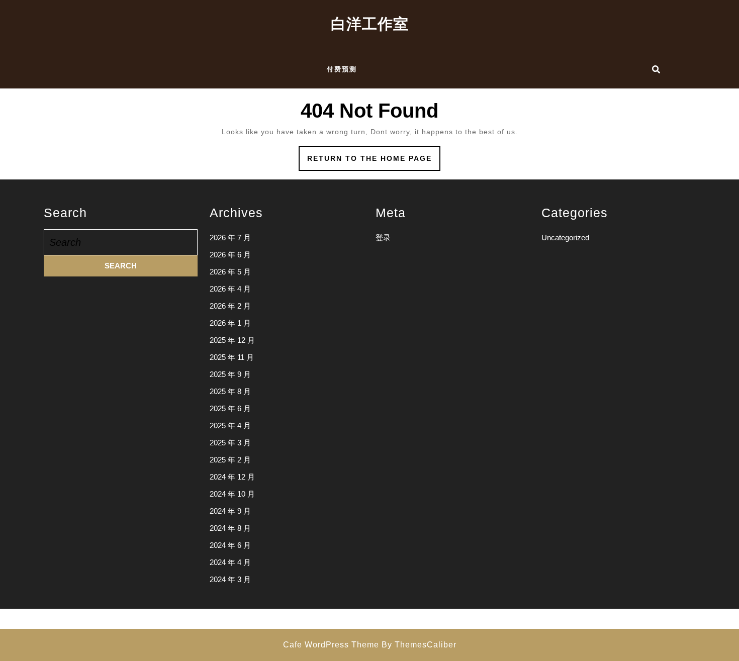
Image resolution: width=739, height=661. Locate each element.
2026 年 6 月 (230, 254)
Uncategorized (565, 237)
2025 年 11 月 (232, 357)
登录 (383, 237)
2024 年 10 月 (232, 494)
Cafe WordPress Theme (331, 644)
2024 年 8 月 (230, 528)
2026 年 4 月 (230, 289)
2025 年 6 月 (230, 408)
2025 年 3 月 (230, 442)
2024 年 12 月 (232, 477)
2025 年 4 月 (230, 425)
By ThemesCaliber (419, 644)
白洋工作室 (370, 24)
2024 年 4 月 (230, 562)
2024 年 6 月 (230, 545)
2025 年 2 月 (230, 459)
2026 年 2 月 (230, 306)
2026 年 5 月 (230, 271)
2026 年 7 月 (230, 237)
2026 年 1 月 (230, 323)
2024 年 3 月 (230, 579)
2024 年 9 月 (230, 511)
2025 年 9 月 (230, 374)
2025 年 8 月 (230, 391)
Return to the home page (373, 162)
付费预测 (342, 69)
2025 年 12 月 (232, 340)
